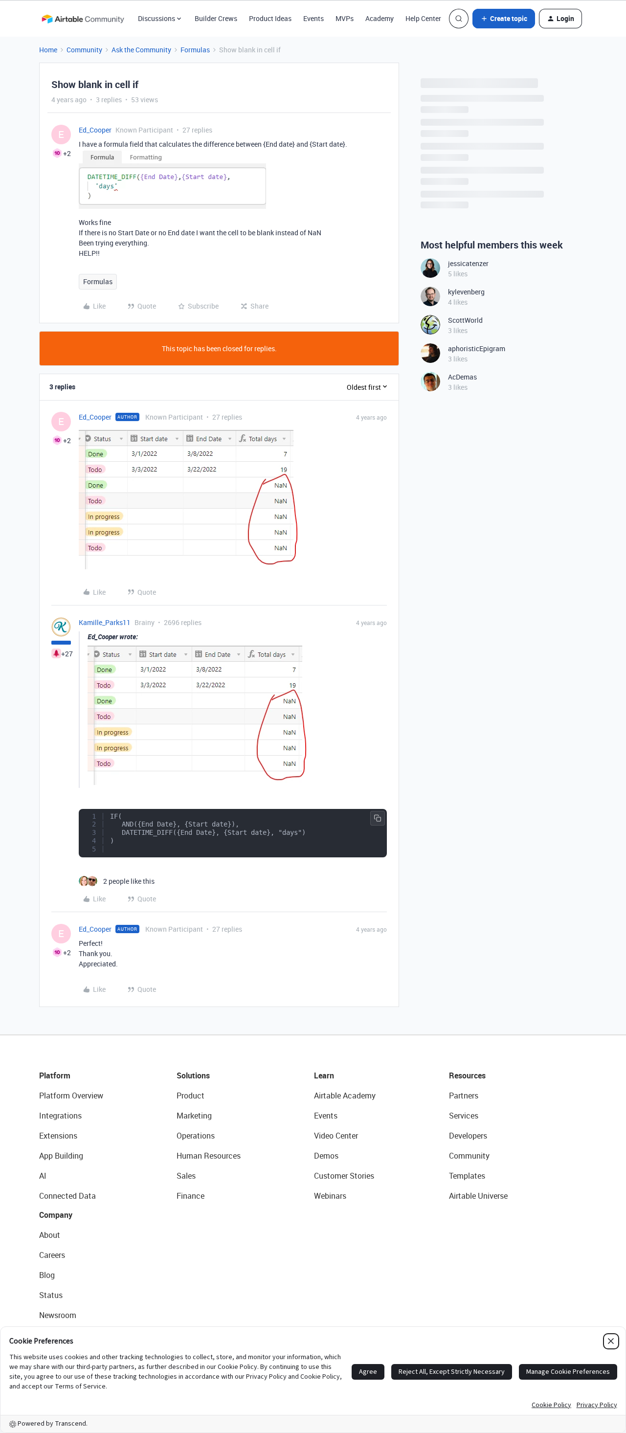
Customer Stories (344, 1175)
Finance (190, 1195)
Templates (467, 1175)
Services (463, 1115)
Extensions (58, 1135)
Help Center (423, 18)
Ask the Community (141, 49)
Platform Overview (71, 1095)
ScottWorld (465, 320)
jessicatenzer (468, 263)
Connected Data (67, 1195)
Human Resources (209, 1155)
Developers (468, 1135)
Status (51, 1295)
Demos (326, 1155)
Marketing (194, 1115)
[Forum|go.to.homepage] (82, 18)
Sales (186, 1175)
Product (190, 1095)
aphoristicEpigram (476, 348)
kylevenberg (466, 291)
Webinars (330, 1195)
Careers (52, 1255)
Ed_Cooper (95, 129)
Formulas (195, 49)
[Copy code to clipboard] (377, 818)
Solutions (193, 1075)
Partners (463, 1095)
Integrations (60, 1115)
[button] (503, 18)
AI (42, 1175)
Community (84, 49)
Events (313, 18)
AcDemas (462, 376)
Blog (47, 1275)
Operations (196, 1135)
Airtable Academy (345, 1095)
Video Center (336, 1135)
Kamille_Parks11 (105, 622)
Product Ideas (270, 18)
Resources (467, 1075)
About (49, 1235)
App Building (61, 1155)
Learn (324, 1075)
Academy (379, 18)
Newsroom (57, 1315)
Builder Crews (216, 18)
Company (55, 1214)
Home (48, 49)
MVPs (344, 18)
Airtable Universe (478, 1195)
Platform (54, 1075)
